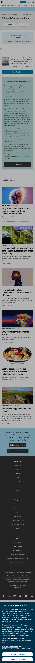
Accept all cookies (17, 654)
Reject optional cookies (17, 659)
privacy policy (13, 639)
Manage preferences (10, 646)
